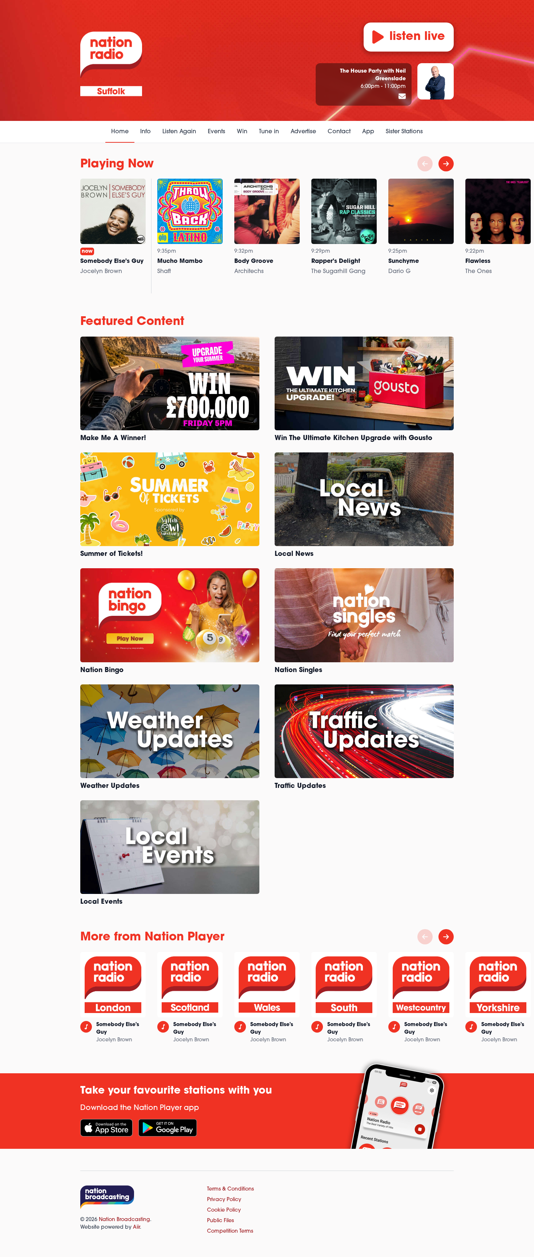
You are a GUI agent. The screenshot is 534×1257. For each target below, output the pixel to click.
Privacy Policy (224, 1200)
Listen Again (179, 132)
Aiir (136, 1227)
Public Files (220, 1221)
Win (242, 132)
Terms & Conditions (230, 1189)
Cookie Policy (224, 1210)
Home (120, 132)
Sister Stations (404, 132)
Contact (339, 132)
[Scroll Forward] (446, 163)
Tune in (269, 132)
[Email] (402, 97)
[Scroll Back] (425, 163)
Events (216, 132)
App (368, 132)
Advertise (303, 132)
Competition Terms (230, 1231)
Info (145, 132)
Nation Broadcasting (124, 1220)
